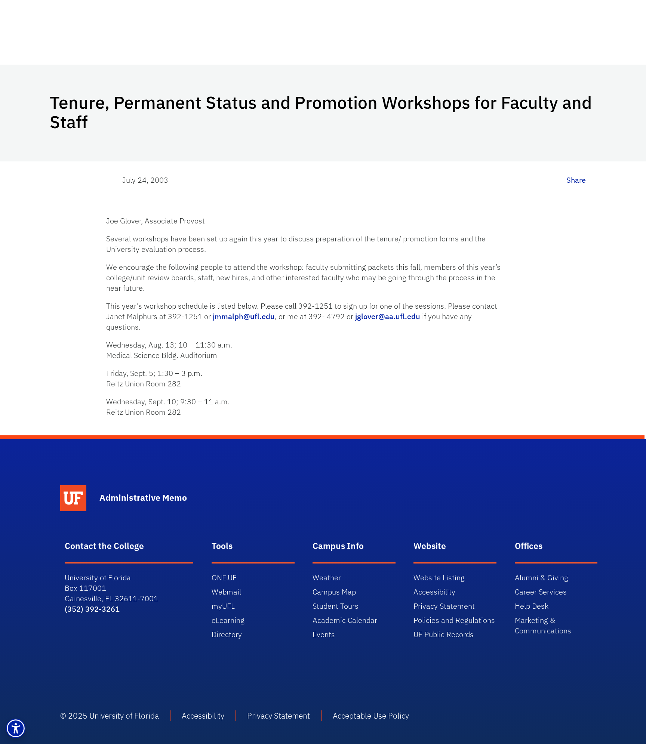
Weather (327, 577)
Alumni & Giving (541, 577)
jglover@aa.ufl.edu (387, 316)
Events (324, 634)
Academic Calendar (345, 620)
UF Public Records (443, 634)
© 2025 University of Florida (109, 715)
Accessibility (434, 592)
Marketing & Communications (543, 625)
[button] (15, 728)
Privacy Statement (444, 606)
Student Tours (336, 606)
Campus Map (334, 592)
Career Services (541, 592)
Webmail (226, 592)
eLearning (228, 620)
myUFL (223, 606)
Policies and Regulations (454, 620)
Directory (227, 634)
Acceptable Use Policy (371, 715)
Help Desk (531, 606)
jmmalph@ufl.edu (244, 316)
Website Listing (439, 577)
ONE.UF (224, 577)
